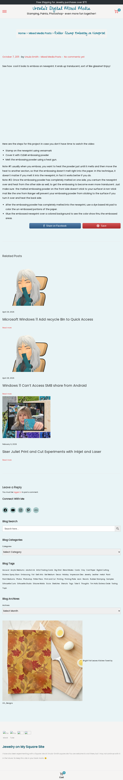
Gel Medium (50, 574)
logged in (17, 492)
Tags (71, 583)
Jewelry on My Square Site (23, 746)
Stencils (64, 583)
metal (102, 574)
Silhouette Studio (24, 583)
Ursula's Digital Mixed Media (61, 9)
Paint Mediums (8, 579)
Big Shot (58, 570)
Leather (95, 574)
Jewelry (88, 574)
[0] (116, 11)
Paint (108, 574)
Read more (7, 328)
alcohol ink (30, 570)
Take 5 (77, 583)
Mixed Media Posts (40, 33)
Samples (110, 579)
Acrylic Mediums (18, 570)
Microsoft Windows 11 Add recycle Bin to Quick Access (47, 319)
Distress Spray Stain (11, 574)
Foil (33, 574)
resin (79, 579)
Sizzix (48, 583)
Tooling (115, 583)
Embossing (25, 574)
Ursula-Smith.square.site (58, 753)
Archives (6, 605)
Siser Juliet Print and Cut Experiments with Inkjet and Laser (51, 451)
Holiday (65, 574)
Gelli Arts (39, 574)
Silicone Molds (39, 583)
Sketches (56, 583)
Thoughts (85, 583)
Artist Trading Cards (44, 570)
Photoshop (27, 579)
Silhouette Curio (9, 583)
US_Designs (7, 703)
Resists (86, 579)
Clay (83, 570)
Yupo (4, 588)
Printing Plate (70, 579)
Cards (77, 570)
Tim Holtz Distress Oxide (100, 583)
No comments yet (74, 56)
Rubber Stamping (97, 579)
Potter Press (38, 579)
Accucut (5, 570)
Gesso (58, 574)
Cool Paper (90, 570)
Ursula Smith (32, 56)
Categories (7, 546)
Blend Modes (68, 570)
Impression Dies (76, 574)
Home (22, 33)
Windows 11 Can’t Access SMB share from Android (44, 385)
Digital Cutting (103, 570)
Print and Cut (50, 579)
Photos (19, 579)
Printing (60, 579)
